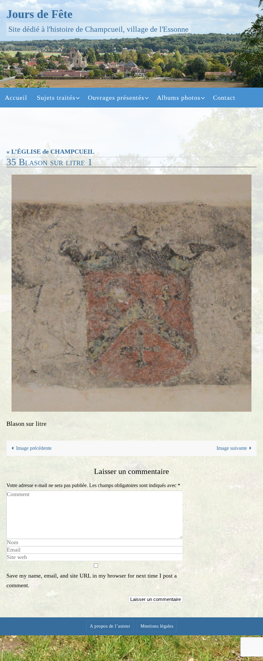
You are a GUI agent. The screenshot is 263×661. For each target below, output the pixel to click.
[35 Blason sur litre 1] (131, 293)
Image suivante (231, 448)
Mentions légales (156, 626)
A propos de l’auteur (110, 626)
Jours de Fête (39, 14)
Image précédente (34, 448)
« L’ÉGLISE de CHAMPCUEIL (50, 151)
